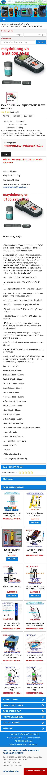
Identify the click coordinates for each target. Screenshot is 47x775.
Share (6, 116)
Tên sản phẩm (6, 38)
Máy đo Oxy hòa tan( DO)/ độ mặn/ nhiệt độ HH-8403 (35, 589)
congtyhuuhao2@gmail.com (15, 187)
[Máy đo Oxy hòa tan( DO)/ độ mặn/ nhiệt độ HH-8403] (35, 574)
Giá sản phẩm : (10, 143)
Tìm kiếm (40, 42)
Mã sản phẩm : (9, 121)
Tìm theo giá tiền (7, 31)
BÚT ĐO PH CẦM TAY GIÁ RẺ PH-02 (35, 515)
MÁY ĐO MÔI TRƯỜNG (28, 734)
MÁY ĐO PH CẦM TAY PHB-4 (12, 689)
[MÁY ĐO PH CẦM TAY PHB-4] (12, 675)
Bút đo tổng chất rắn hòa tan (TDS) (12, 624)
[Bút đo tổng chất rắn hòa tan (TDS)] (12, 611)
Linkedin (29, 116)
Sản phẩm (13, 734)
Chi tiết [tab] (6, 154)
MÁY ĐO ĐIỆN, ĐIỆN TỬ (16, 738)
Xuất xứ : (11, 124)
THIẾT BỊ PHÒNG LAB (23, 741)
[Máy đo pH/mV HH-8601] (12, 574)
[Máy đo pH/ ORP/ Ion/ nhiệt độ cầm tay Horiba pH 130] (12, 501)
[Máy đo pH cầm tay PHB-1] (35, 675)
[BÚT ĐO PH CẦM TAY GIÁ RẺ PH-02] (35, 501)
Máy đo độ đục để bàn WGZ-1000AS (35, 657)
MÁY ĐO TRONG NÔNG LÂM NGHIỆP (23, 744)
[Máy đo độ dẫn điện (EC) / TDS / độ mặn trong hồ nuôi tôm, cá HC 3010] (35, 611)
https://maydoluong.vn (18, 765)
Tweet (17, 116)
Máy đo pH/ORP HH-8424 (35, 551)
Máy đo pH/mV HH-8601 (12, 586)
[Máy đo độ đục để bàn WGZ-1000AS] (35, 643)
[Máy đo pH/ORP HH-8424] (35, 538)
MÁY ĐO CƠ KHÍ (33, 738)
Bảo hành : (11, 128)
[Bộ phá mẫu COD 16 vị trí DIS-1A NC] (12, 643)
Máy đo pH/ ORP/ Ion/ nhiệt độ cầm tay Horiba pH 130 (12, 516)
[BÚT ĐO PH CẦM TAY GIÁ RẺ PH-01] (12, 538)
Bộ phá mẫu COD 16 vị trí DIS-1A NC (12, 657)
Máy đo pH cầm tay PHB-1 (35, 689)
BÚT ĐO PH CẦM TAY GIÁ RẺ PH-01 (12, 551)
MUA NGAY (35, 522)
